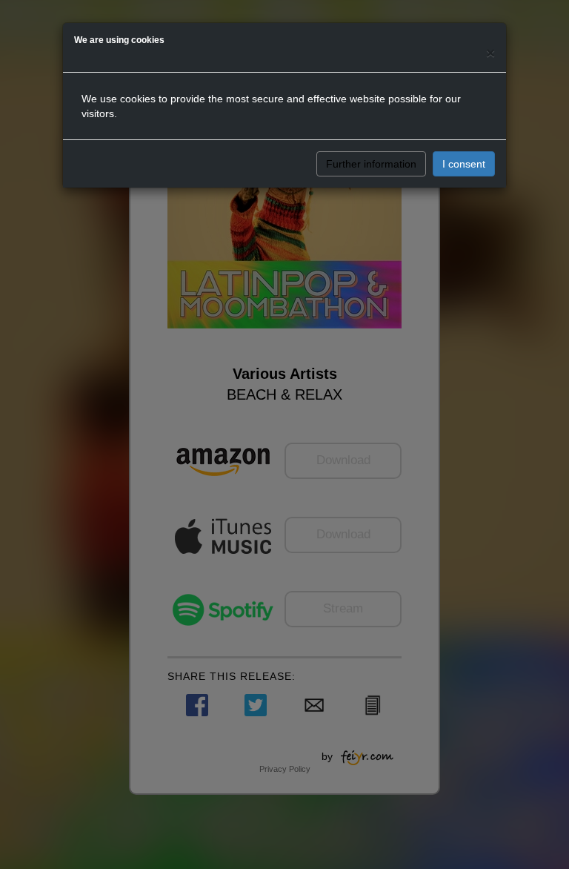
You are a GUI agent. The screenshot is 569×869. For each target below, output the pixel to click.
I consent (463, 164)
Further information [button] (371, 164)
